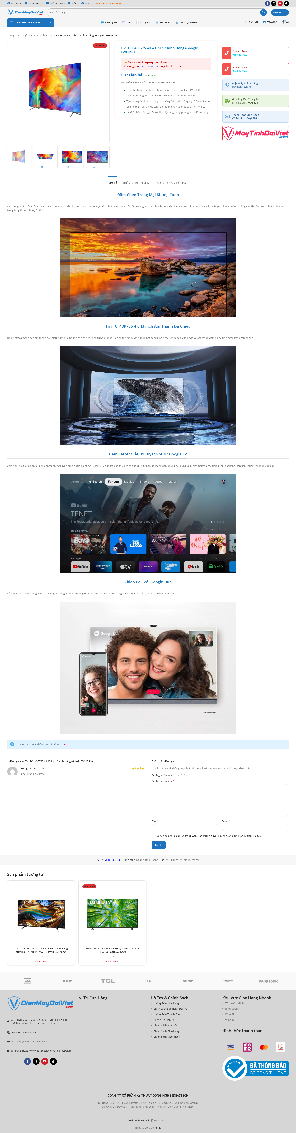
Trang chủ (13, 35)
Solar (148, 980)
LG (41, 956)
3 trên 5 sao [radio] (184, 775)
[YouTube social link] (280, 3)
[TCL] (108, 981)
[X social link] (273, 3)
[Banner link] (256, 133)
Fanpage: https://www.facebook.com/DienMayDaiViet (41, 1050)
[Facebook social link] (267, 3)
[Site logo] (25, 12)
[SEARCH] (263, 12)
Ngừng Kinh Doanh (34, 35)
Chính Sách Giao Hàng (166, 1031)
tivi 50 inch (172, 860)
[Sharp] (188, 981)
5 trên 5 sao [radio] (189, 775)
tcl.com (65, 744)
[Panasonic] (269, 981)
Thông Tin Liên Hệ (164, 1020)
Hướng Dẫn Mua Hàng (166, 1003)
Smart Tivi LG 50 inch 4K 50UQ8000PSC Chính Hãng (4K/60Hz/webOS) (112, 950)
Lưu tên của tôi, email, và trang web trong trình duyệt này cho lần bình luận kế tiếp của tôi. (208, 836)
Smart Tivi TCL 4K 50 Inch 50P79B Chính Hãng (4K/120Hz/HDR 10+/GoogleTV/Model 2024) (41, 950)
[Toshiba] (67, 981)
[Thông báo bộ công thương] (255, 1068)
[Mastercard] (264, 1047)
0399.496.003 (279, 12)
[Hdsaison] (280, 1047)
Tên (155, 821)
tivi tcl (195, 860)
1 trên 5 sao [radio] (179, 775)
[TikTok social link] (286, 3)
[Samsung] (228, 981)
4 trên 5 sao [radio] (187, 775)
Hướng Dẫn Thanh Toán (167, 1014)
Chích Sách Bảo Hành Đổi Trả (170, 1008)
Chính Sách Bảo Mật (165, 1025)
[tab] (112, 181)
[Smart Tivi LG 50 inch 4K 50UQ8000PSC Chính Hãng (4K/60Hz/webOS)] (112, 914)
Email (226, 821)
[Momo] (247, 1047)
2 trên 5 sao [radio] (181, 775)
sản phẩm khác (150, 66)
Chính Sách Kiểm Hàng (167, 1036)
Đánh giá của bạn (163, 775)
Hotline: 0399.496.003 (23, 1032)
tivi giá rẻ (185, 860)
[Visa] (27, 981)
